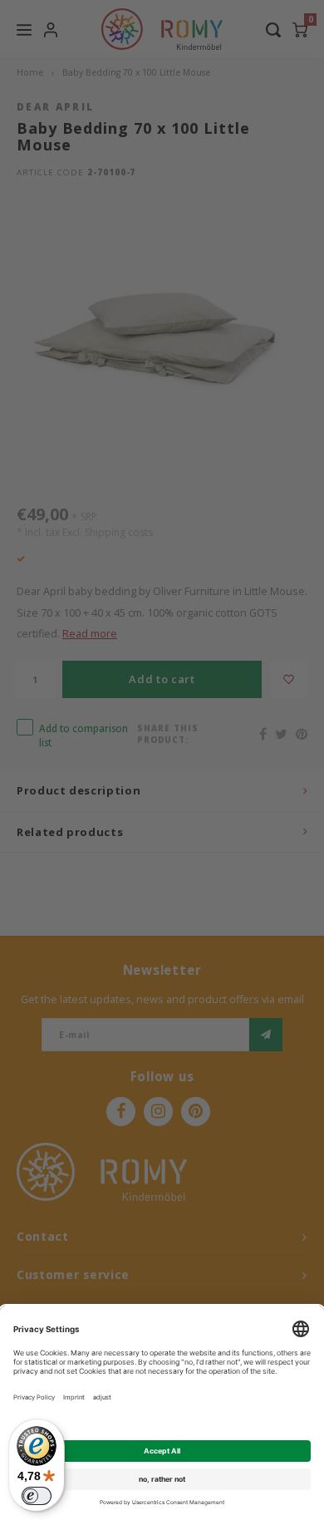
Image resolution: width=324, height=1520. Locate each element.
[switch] (37, 1496)
